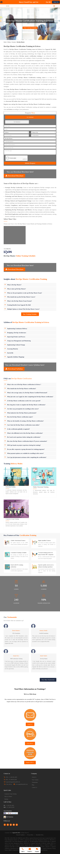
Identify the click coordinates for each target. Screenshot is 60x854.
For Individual (30, 117)
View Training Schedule (30, 28)
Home (5, 42)
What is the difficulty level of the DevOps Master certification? (25, 433)
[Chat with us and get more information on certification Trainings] (30, 733)
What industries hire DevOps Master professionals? (21, 413)
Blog (33, 785)
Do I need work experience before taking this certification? (23, 437)
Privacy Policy (30, 834)
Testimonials (35, 782)
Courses (14, 42)
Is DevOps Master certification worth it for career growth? (24, 400)
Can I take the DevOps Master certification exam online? (23, 425)
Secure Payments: (8, 810)
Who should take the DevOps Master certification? (21, 388)
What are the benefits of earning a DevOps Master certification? (25, 421)
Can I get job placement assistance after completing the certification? (26, 457)
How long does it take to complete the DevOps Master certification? (26, 404)
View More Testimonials (48, 679)
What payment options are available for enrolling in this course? (25, 453)
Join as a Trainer (8, 796)
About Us (34, 777)
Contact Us (34, 787)
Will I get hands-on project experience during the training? (24, 445)
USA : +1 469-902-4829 (11, 777)
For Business (17, 122)
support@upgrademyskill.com (13, 782)
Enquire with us (30, 762)
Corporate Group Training (10, 794)
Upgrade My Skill (16, 832)
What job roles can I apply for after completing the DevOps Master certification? (30, 396)
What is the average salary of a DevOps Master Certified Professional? (27, 392)
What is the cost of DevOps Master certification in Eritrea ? (24, 384)
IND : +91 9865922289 (11, 779)
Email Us (30, 724)
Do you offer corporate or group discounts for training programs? (26, 449)
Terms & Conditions (20, 834)
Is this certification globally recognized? (18, 429)
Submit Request (30, 163)
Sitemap (6, 799)
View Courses (35, 779)
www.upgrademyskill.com (21, 784)
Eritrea (9, 42)
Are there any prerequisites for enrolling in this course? (23, 409)
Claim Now (56, 2)
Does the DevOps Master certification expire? (20, 417)
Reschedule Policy (39, 834)
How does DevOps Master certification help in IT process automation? (27, 441)
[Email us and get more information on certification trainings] (30, 714)
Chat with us (30, 743)
